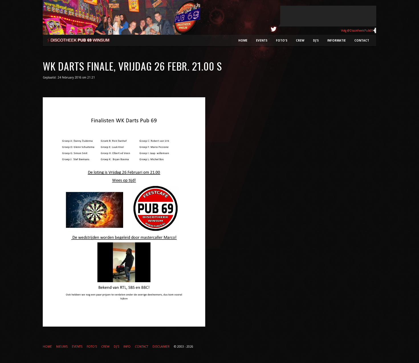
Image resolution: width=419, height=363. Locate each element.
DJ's (316, 40)
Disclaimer (161, 346)
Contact (361, 40)
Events (261, 40)
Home (242, 40)
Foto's (281, 40)
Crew (300, 40)
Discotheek (82, 41)
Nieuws (62, 346)
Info (127, 346)
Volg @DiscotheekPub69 (357, 30)
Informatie (336, 40)
